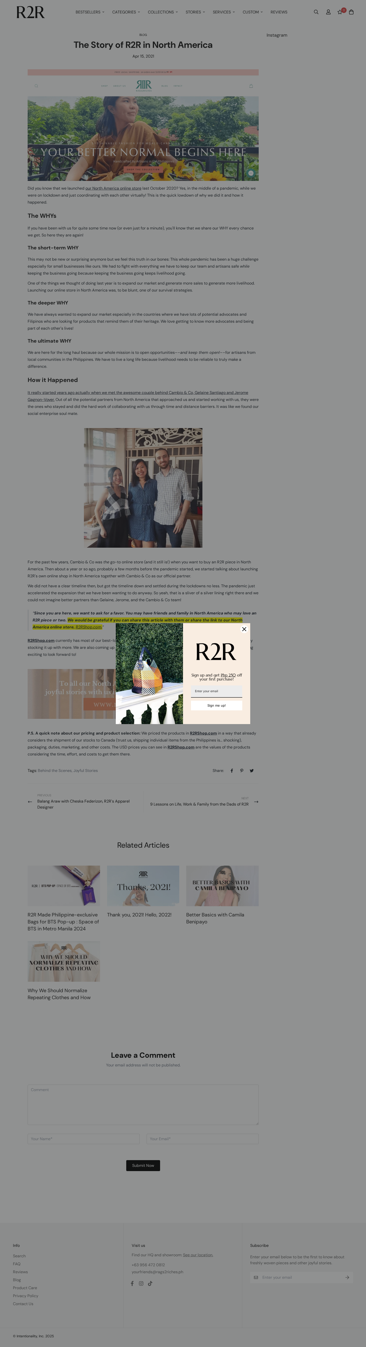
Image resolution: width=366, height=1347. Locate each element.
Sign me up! (216, 705)
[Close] (244, 629)
